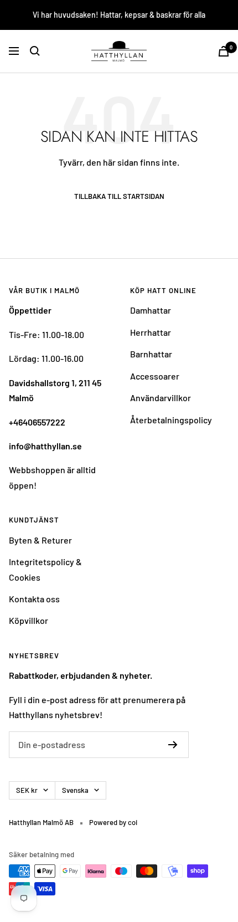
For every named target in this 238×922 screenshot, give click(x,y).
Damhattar (150, 310)
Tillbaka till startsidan (119, 196)
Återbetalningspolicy (171, 419)
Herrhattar (150, 332)
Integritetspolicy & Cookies (45, 569)
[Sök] (35, 51)
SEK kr (27, 790)
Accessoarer (154, 376)
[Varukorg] (223, 51)
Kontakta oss (34, 598)
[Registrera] (173, 745)
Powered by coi (113, 822)
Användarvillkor (160, 397)
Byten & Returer (40, 540)
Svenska (75, 790)
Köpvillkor (28, 620)
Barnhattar (151, 354)
